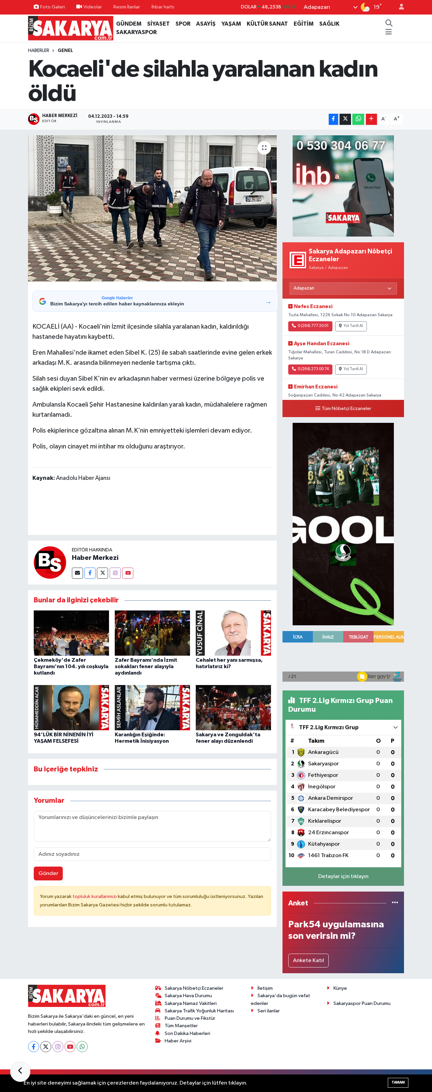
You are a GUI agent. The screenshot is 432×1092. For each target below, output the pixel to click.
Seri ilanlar (269, 1010)
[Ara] (388, 24)
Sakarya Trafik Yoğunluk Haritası (199, 1010)
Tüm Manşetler (181, 1025)
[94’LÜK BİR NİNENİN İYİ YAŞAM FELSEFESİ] (71, 707)
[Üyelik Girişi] (398, 7)
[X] (45, 1046)
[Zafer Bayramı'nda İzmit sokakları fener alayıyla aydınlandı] (152, 633)
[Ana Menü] (388, 32)
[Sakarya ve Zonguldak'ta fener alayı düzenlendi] (233, 707)
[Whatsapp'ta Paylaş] (358, 119)
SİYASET (158, 24)
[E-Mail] (77, 573)
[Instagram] (115, 573)
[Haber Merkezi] (50, 562)
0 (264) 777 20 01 (313, 326)
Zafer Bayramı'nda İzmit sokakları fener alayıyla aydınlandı (146, 666)
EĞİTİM (304, 24)
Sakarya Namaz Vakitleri (191, 1003)
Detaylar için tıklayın (343, 876)
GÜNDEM (128, 24)
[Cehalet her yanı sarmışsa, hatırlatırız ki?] (233, 633)
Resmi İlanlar (126, 6)
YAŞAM (231, 24)
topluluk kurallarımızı (95, 896)
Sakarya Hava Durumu (188, 995)
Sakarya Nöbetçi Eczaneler (194, 988)
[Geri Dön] (20, 1072)
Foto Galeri (52, 6)
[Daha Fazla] (371, 119)
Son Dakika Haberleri (187, 1033)
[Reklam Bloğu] (343, 186)
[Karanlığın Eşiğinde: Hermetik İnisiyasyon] (152, 707)
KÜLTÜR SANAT (267, 24)
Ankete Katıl (308, 960)
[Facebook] (90, 573)
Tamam (398, 1082)
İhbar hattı (163, 6)
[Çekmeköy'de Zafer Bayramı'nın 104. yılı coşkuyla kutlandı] (71, 633)
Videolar (92, 6)
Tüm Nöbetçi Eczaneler (346, 408)
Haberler (38, 50)
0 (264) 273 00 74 (313, 369)
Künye (340, 988)
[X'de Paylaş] (345, 119)
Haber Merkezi (95, 557)
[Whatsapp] (82, 1046)
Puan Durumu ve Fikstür (190, 1018)
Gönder (48, 873)
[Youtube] (127, 573)
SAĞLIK (329, 24)
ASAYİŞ (206, 24)
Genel (65, 50)
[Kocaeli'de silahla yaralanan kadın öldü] (152, 208)
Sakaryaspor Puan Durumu (361, 1003)
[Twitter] (102, 573)
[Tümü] (395, 903)
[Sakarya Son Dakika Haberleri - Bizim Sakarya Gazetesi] (70, 27)
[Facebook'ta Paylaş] (333, 119)
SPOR (183, 24)
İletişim (265, 988)
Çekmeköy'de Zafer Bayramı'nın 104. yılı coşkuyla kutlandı (71, 666)
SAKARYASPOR (136, 32)
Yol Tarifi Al (353, 326)
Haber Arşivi (178, 1040)
